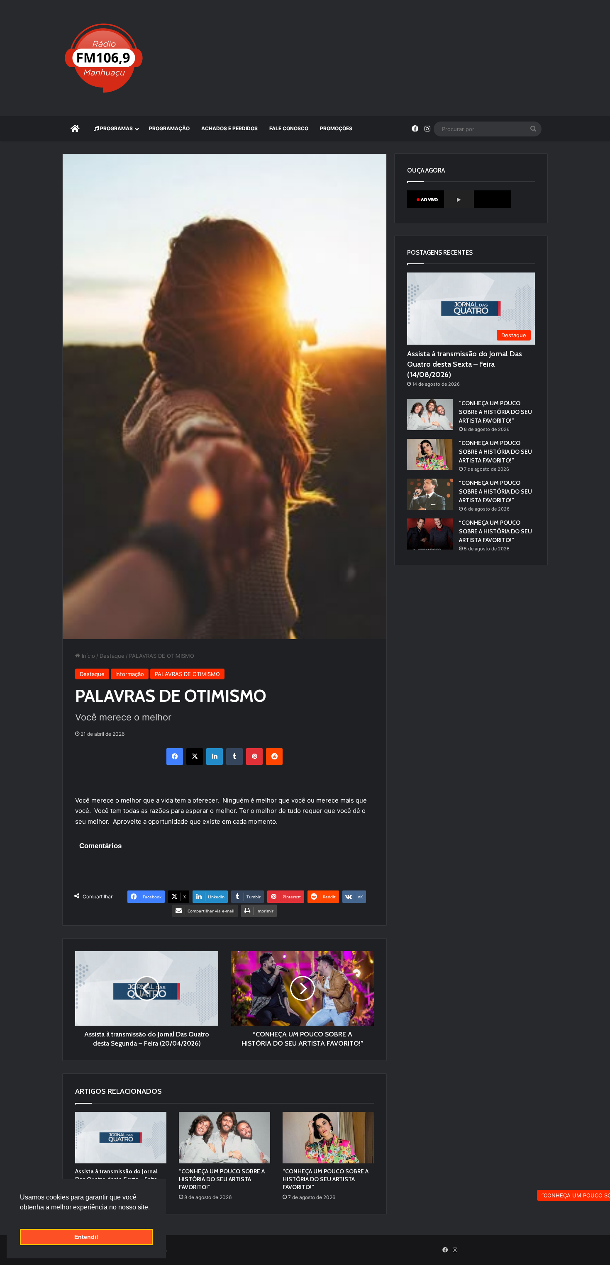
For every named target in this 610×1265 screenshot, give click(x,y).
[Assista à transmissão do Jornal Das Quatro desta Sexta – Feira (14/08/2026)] (120, 1137)
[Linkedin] (214, 756)
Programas (116, 128)
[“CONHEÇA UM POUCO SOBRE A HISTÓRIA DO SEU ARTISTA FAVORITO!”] (224, 1137)
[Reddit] (274, 756)
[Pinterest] (254, 756)
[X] (194, 756)
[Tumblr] (234, 756)
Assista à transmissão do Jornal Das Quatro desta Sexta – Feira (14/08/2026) (464, 364)
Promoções (336, 128)
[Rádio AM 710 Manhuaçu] (103, 58)
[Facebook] (174, 756)
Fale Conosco (288, 128)
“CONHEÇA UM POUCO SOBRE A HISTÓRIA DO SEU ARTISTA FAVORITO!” (222, 1179)
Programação (169, 128)
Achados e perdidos (229, 128)
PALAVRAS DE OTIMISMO (187, 674)
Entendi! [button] (86, 1236)
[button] (21, 1217)
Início (87, 655)
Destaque (112, 655)
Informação (129, 674)
